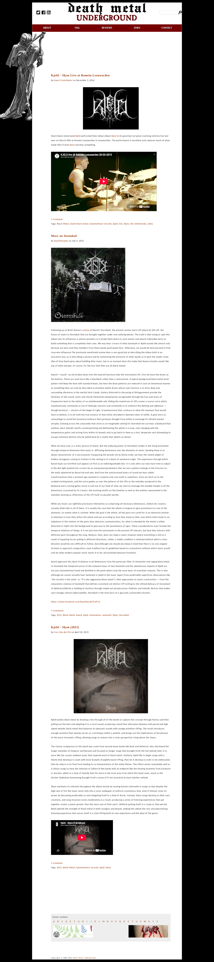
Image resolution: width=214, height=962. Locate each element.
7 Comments (57, 611)
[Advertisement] (111, 52)
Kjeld (78, 136)
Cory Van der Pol (62, 632)
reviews (107, 27)
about (47, 27)
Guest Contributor (63, 80)
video (150, 224)
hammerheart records (101, 224)
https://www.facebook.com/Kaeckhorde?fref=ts (75, 602)
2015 (59, 615)
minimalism (95, 615)
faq (77, 27)
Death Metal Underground (84, 958)
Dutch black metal (79, 224)
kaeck (79, 615)
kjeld (115, 224)
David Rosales (61, 241)
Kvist (72, 145)
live (121, 224)
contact (166, 27)
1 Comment (57, 219)
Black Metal (63, 224)
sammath (106, 615)
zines (137, 27)
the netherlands (138, 224)
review (85, 330)
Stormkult (124, 615)
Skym (126, 224)
